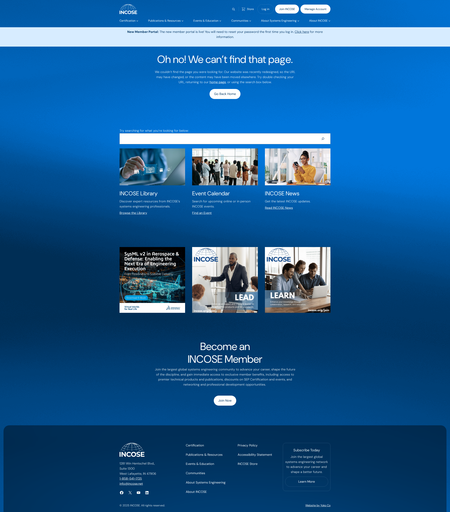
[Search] (323, 138)
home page (218, 82)
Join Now (225, 400)
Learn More (306, 481)
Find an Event (202, 213)
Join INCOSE (287, 9)
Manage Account (315, 9)
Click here (302, 32)
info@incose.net (131, 484)
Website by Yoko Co (317, 505)
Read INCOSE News (279, 208)
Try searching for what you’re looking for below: (154, 131)
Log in (265, 9)
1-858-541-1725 (131, 478)
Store (250, 9)
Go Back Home (225, 94)
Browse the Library (133, 213)
